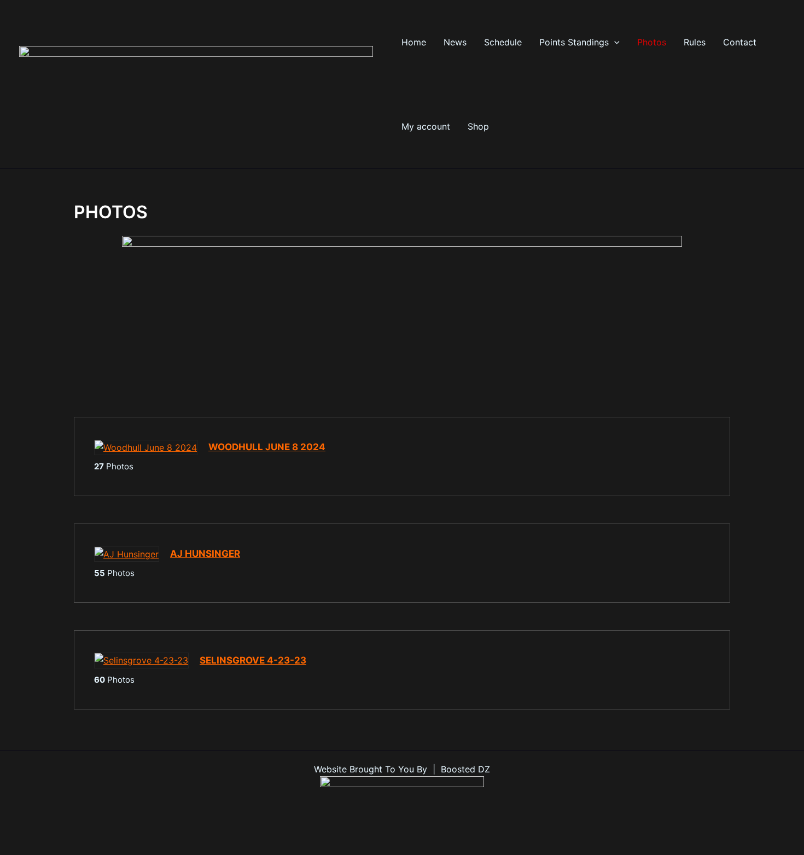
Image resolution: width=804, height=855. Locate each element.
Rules (695, 42)
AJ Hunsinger (205, 553)
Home (413, 42)
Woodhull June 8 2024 (266, 446)
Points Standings (574, 42)
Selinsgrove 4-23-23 (253, 660)
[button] (614, 42)
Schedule (503, 42)
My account (425, 126)
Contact (739, 42)
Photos (651, 42)
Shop (478, 126)
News (455, 42)
